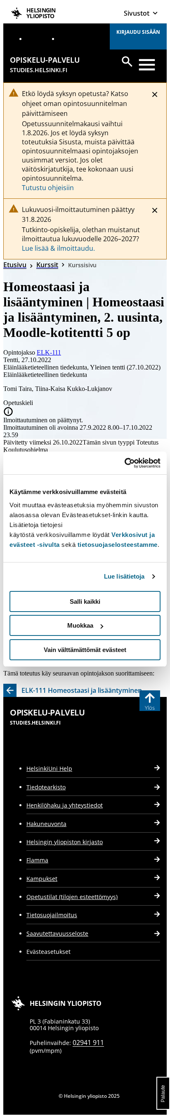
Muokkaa (80, 625)
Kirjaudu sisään (138, 31)
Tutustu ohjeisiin (48, 187)
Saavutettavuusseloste (57, 933)
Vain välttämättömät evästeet (85, 649)
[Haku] (127, 61)
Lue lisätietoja (124, 576)
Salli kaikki (85, 601)
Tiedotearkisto (46, 787)
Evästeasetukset (48, 952)
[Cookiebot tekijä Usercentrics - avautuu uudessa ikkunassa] (124, 463)
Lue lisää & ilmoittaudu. (58, 248)
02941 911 (88, 1042)
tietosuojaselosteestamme (118, 544)
